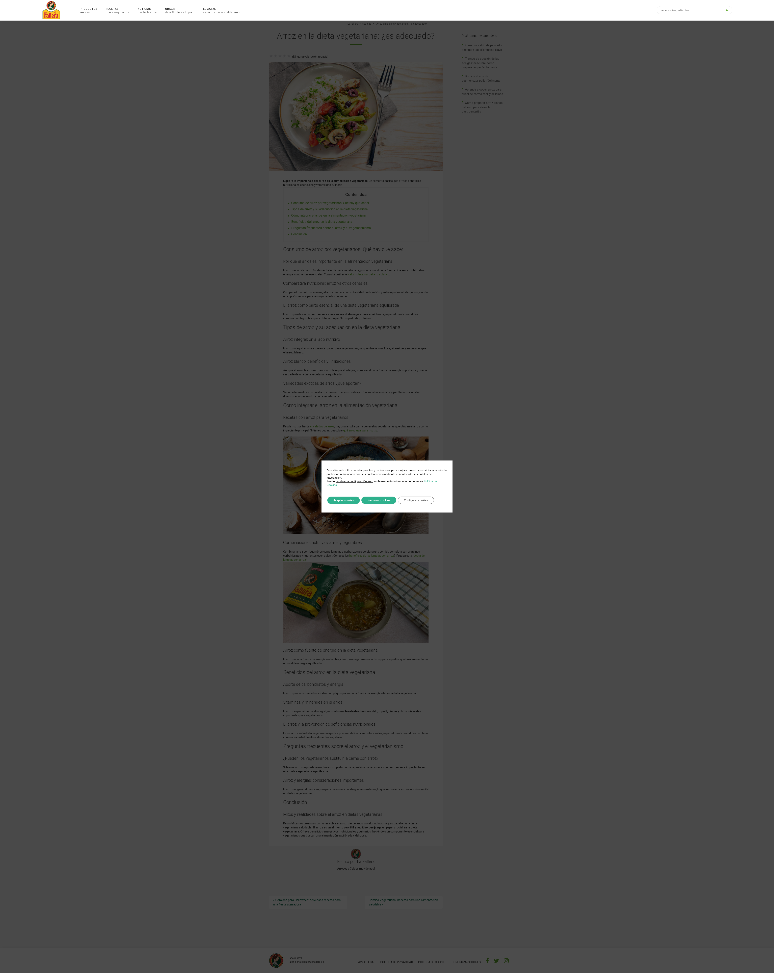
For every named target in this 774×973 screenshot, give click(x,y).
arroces (88, 10)
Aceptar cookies (343, 500)
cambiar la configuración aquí (354, 481)
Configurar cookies (416, 500)
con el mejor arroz (117, 10)
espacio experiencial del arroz (221, 10)
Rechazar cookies (378, 500)
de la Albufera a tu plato (180, 10)
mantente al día (147, 10)
